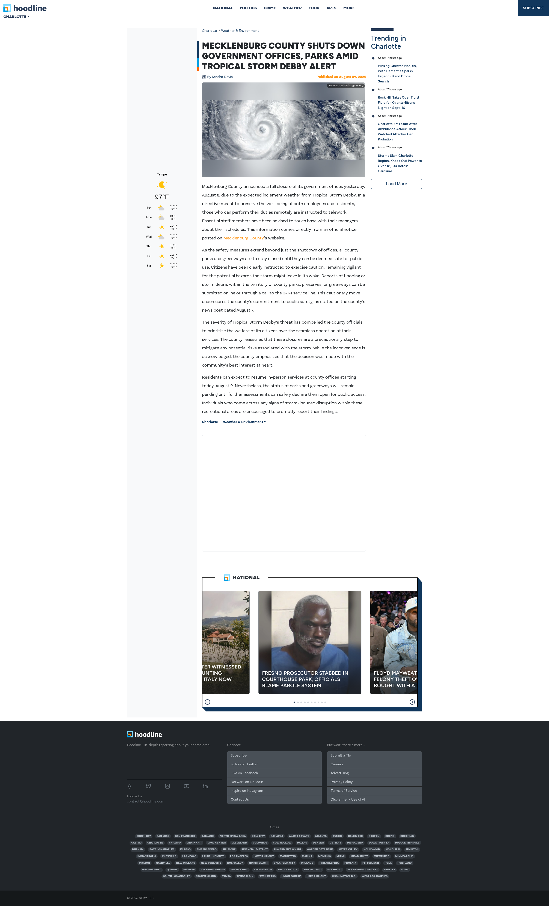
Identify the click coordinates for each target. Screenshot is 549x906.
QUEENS (172, 869)
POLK (388, 863)
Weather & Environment (240, 31)
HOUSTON (412, 849)
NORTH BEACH (258, 863)
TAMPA (226, 876)
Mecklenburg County (243, 238)
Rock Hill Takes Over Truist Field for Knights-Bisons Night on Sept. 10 (398, 102)
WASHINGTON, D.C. (344, 876)
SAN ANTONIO (312, 869)
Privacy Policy (342, 782)
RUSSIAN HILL (239, 869)
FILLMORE (229, 849)
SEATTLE (389, 869)
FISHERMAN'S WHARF (287, 849)
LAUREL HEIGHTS (213, 856)
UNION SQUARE (291, 876)
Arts (331, 8)
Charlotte (209, 31)
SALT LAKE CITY (288, 869)
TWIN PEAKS (267, 876)
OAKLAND (207, 836)
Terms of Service (344, 791)
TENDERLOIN (245, 876)
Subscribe (533, 8)
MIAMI (340, 856)
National (223, 8)
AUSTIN (337, 836)
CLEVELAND (239, 843)
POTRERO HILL (151, 869)
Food (314, 8)
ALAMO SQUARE (299, 836)
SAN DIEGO (334, 869)
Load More (396, 184)
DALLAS (302, 843)
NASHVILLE (163, 863)
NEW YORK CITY (211, 863)
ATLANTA (321, 836)
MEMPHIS (324, 856)
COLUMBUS (260, 843)
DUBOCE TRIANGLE (407, 843)
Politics (248, 8)
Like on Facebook (244, 773)
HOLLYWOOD (371, 849)
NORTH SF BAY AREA (233, 836)
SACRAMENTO (263, 869)
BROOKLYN (407, 836)
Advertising (340, 773)
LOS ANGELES (239, 856)
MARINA (307, 856)
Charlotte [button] (14, 16)
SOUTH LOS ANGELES (176, 876)
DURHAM (137, 849)
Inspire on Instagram (247, 791)
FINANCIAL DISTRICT (254, 849)
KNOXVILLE (169, 856)
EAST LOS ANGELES (161, 849)
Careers (337, 764)
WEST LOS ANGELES (375, 876)
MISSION (144, 863)
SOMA (405, 869)
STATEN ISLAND (206, 876)
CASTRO (136, 843)
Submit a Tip (341, 755)
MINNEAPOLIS (404, 856)
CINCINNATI (194, 843)
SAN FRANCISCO (185, 836)
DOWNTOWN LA (379, 843)
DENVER (318, 843)
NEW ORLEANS (185, 863)
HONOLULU (393, 849)
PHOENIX (350, 863)
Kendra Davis (220, 77)
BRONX (390, 836)
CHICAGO (175, 843)
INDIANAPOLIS (146, 856)
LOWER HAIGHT (264, 856)
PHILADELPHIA (329, 863)
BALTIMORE (355, 836)
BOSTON (374, 836)
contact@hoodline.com (145, 801)
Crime (270, 8)
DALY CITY (258, 836)
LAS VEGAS (189, 856)
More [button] (349, 8)
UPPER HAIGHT (316, 876)
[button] (207, 702)
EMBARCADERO (207, 849)
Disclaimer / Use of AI (348, 799)
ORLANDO (307, 863)
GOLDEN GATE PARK (320, 849)
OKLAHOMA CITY (284, 863)
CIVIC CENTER (217, 843)
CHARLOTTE (155, 843)
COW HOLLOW (282, 843)
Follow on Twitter (244, 764)
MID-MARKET (359, 856)
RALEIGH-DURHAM (213, 869)
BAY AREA (277, 836)
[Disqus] (284, 492)
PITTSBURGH (370, 863)
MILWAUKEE (381, 856)
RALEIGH (189, 869)
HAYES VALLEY (348, 849)
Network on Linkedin (247, 782)
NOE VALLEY (235, 863)
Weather (292, 8)
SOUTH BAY (144, 836)
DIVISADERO (355, 843)
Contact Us (240, 799)
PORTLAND (405, 863)
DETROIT (335, 843)
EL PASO (185, 849)
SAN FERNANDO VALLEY (362, 869)
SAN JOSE (163, 836)
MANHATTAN (288, 856)
